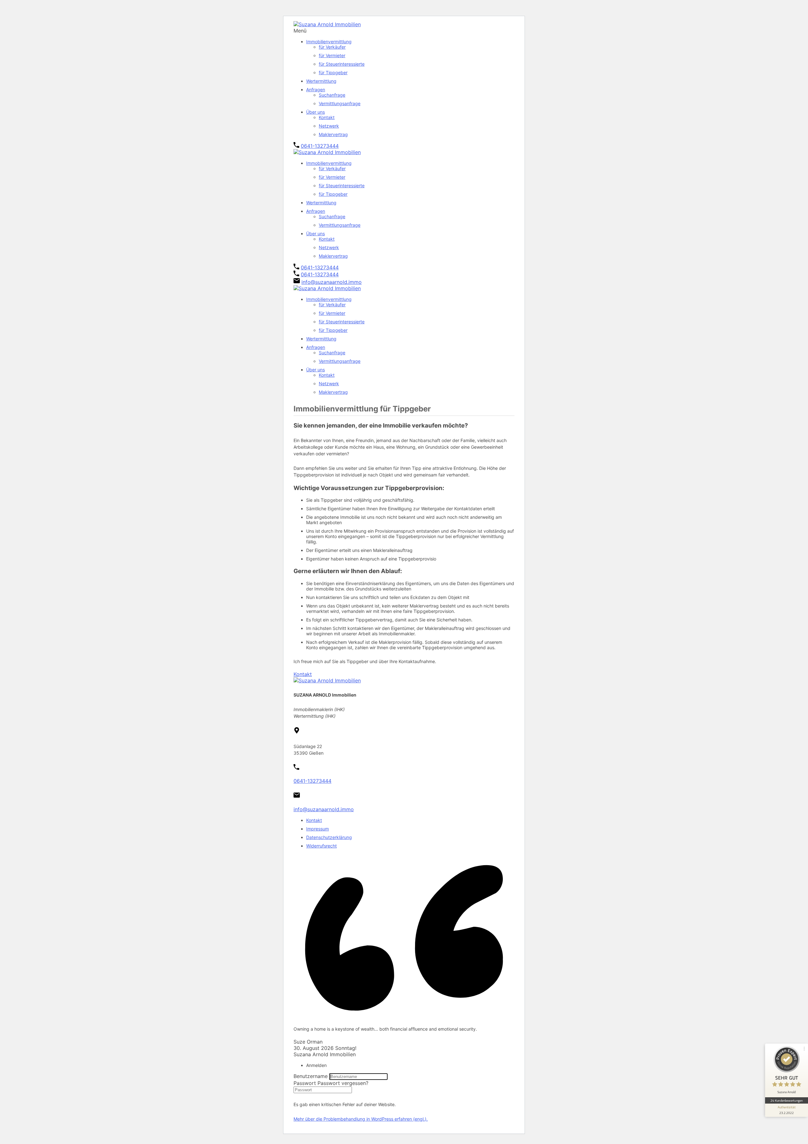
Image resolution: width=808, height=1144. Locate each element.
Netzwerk (329, 126)
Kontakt (327, 117)
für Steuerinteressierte (342, 64)
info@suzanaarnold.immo (331, 282)
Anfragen (315, 89)
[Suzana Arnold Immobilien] (327, 24)
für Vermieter (332, 55)
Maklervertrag (333, 134)
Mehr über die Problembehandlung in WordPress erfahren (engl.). (361, 1119)
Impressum (317, 828)
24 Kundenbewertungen (786, 1100)
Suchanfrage (332, 95)
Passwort (305, 1083)
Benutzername (311, 1076)
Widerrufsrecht (321, 845)
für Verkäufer (332, 47)
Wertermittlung (321, 81)
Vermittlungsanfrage (339, 103)
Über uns (315, 112)
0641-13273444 (320, 146)
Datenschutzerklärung (329, 837)
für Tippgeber (333, 72)
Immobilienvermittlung (329, 41)
